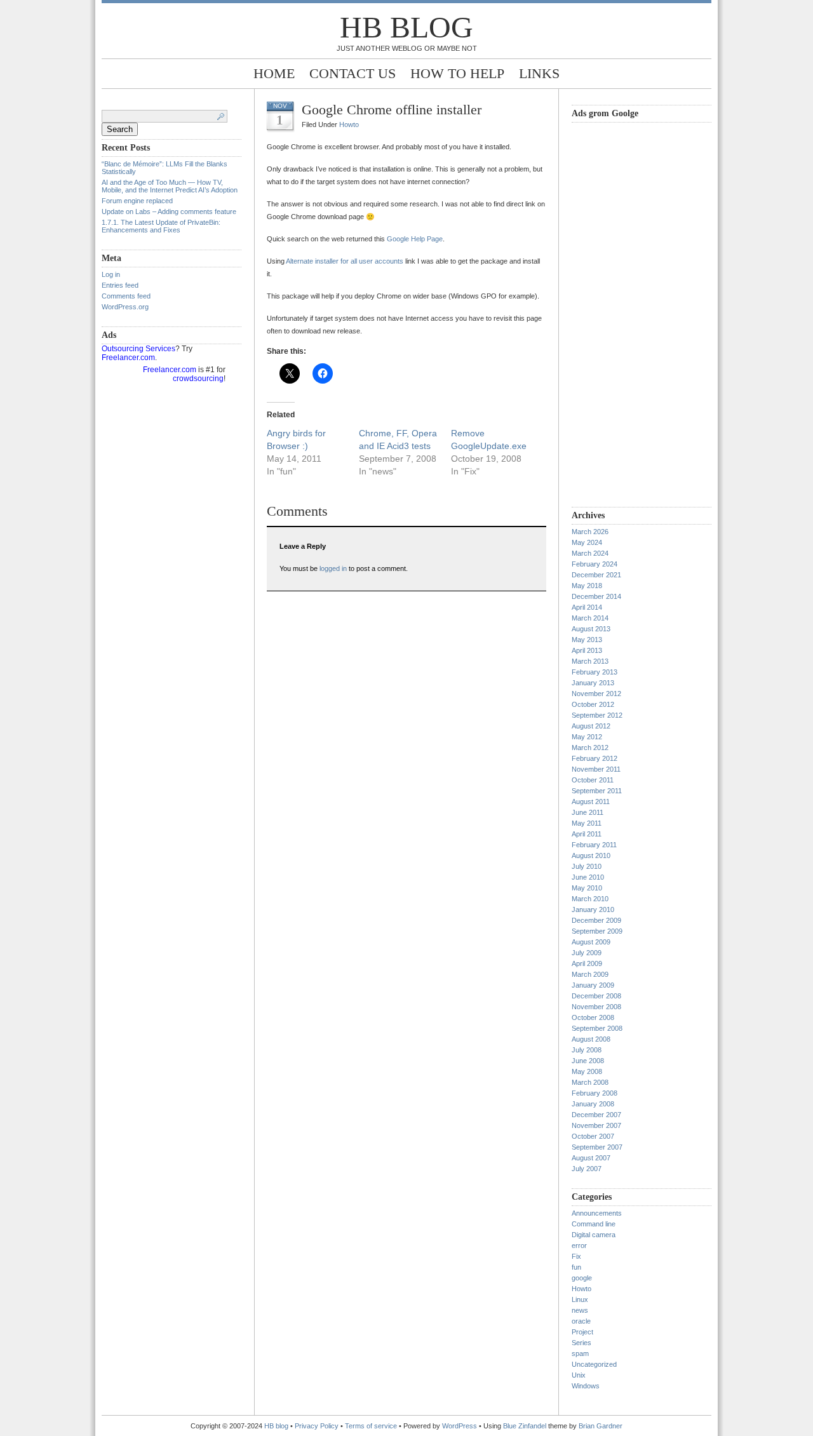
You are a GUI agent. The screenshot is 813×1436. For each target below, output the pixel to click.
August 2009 (591, 942)
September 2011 (597, 791)
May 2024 (587, 542)
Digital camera (593, 1234)
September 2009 (597, 931)
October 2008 (593, 1017)
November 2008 (596, 1006)
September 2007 (597, 1147)
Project (582, 1332)
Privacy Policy (317, 1426)
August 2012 (591, 726)
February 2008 (594, 1093)
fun (576, 1267)
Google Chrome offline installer (391, 109)
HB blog (406, 27)
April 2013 (587, 650)
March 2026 (590, 531)
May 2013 (587, 639)
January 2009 (593, 985)
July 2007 (586, 1168)
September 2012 (597, 715)
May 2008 (587, 1071)
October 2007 (593, 1136)
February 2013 (594, 672)
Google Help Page (415, 239)
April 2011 (586, 834)
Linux (580, 1299)
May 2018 (587, 585)
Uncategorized (594, 1364)
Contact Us (352, 73)
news (580, 1310)
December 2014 (596, 596)
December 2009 (596, 920)
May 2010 (587, 888)
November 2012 (596, 693)
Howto (349, 124)
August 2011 (591, 801)
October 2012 (593, 704)
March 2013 (590, 661)
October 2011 (593, 780)
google (582, 1278)
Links (539, 73)
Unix (579, 1375)
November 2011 (596, 769)
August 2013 (591, 629)
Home (274, 73)
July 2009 (586, 952)
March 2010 (590, 899)
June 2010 (588, 877)
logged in (333, 568)
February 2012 (594, 758)
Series (581, 1342)
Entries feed (120, 285)
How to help (457, 73)
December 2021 (596, 575)
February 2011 (594, 845)
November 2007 (596, 1125)
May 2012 (587, 737)
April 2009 (587, 963)
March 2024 (590, 553)
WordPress (459, 1426)
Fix (576, 1256)
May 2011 (586, 823)
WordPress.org (125, 307)
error (579, 1245)
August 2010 (591, 855)
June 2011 (587, 812)
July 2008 (586, 1050)
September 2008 (597, 1028)
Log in (111, 274)
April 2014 (587, 607)
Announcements (597, 1213)
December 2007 (596, 1114)
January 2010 (593, 909)
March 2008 (590, 1082)
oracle (581, 1321)
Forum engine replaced (137, 201)
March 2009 (590, 974)
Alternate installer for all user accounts (344, 261)
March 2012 (590, 747)
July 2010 (586, 866)
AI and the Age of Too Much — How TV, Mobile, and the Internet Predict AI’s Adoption (170, 186)
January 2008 (593, 1104)
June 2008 (588, 1060)
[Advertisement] (622, 313)
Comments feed (126, 296)
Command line (593, 1224)
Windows (586, 1386)
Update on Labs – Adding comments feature (169, 211)
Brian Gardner (600, 1426)
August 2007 (591, 1158)
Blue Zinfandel (525, 1426)
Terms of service (371, 1426)
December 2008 (596, 996)
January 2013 (593, 683)
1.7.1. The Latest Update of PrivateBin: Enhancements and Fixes (161, 226)
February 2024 (594, 564)
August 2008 (591, 1039)
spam (580, 1353)
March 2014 (590, 618)
